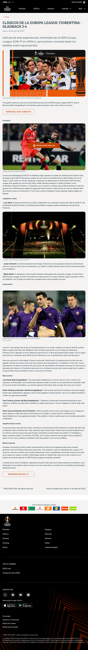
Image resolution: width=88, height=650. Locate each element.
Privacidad (6, 616)
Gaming (6, 543)
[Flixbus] (72, 508)
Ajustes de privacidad (10, 627)
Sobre (47, 543)
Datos (5, 547)
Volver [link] (7, 17)
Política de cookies (9, 623)
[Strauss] (23, 508)
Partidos (6, 529)
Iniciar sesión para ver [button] (45, 145)
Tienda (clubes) (51, 547)
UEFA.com (7, 568)
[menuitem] (23, 9)
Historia (48, 538)
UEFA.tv (6, 534)
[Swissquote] (39, 508)
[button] (66, 9)
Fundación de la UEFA (11, 573)
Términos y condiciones (11, 620)
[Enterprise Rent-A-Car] (31, 508)
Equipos (48, 529)
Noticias (48, 534)
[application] (44, 235)
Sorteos (6, 538)
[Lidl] (56, 508)
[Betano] (64, 508)
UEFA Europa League (7, 8)
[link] (22, 9)
